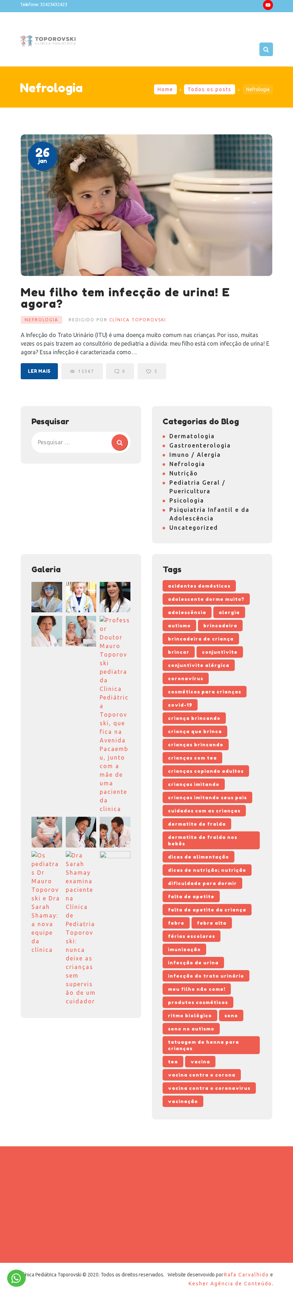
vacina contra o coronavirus (209, 1088)
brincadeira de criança (201, 639)
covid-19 (180, 705)
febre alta (212, 923)
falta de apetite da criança (207, 910)
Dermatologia (192, 436)
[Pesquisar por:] (80, 442)
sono (231, 1015)
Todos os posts (210, 89)
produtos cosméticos (198, 1002)
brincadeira (220, 625)
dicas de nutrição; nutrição (207, 870)
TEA (173, 1061)
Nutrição (183, 473)
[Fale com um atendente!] (16, 1280)
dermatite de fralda (197, 824)
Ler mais (39, 371)
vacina (200, 1061)
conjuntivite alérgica (198, 665)
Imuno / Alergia (195, 454)
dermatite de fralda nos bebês (202, 840)
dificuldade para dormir (202, 883)
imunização (184, 949)
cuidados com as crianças (204, 811)
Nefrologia (41, 319)
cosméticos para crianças (204, 692)
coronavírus (185, 678)
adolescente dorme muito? (206, 599)
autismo (179, 625)
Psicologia (186, 500)
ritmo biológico (190, 1015)
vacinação (183, 1101)
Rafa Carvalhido (246, 1274)
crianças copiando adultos (206, 771)
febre (176, 923)
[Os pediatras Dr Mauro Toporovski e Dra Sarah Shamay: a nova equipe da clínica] (46, 902)
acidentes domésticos (199, 586)
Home (165, 89)
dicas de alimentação (198, 857)
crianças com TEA (192, 758)
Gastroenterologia (200, 445)
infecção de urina (193, 962)
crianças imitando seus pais (207, 797)
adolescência (187, 612)
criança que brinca (195, 731)
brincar (178, 652)
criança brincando (194, 718)
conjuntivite (220, 652)
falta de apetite (191, 896)
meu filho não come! (196, 989)
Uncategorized (193, 527)
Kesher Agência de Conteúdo (230, 1283)
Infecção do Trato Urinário (206, 976)
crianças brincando (195, 744)
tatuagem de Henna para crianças (203, 1045)
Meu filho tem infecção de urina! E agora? (125, 298)
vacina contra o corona (201, 1075)
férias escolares (191, 936)
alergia (229, 612)
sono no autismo (191, 1029)
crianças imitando (193, 784)
